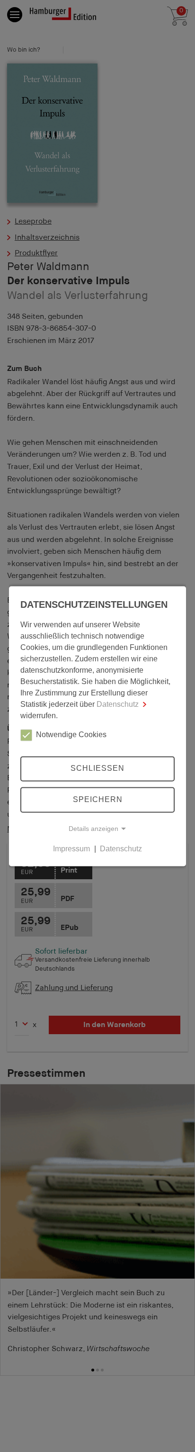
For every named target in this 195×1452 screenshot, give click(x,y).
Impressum (71, 849)
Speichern (98, 799)
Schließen (97, 769)
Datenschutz (118, 704)
